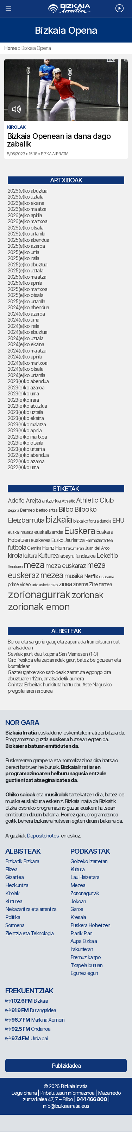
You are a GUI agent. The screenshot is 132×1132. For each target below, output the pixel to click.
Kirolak (12, 893)
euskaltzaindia (48, 532)
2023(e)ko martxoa (27, 437)
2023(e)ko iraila (23, 400)
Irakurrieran (75, 548)
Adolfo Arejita (24, 500)
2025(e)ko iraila (23, 258)
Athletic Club (95, 500)
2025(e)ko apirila (25, 283)
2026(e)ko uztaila (25, 197)
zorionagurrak (39, 594)
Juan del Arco (97, 548)
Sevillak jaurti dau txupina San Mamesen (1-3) (53, 654)
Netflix (91, 576)
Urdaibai (29, 1038)
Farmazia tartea (99, 540)
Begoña (13, 510)
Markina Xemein (37, 1019)
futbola (17, 547)
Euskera (79, 530)
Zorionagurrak (84, 893)
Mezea (77, 885)
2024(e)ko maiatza (27, 351)
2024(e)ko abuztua (27, 332)
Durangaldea (33, 1010)
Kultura (77, 869)
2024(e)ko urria (23, 320)
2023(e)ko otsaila (25, 443)
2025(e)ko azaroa (26, 246)
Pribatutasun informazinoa (67, 1092)
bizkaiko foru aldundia (92, 521)
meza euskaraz (65, 565)
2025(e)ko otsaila (25, 295)
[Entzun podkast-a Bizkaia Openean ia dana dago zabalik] (16, 109)
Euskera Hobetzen (90, 925)
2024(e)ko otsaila (25, 369)
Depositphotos (43, 835)
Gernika (34, 548)
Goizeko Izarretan (88, 861)
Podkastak (90, 851)
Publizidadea (66, 1065)
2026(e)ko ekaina (26, 203)
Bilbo (65, 509)
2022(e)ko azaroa (26, 461)
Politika (12, 917)
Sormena (14, 925)
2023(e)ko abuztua (27, 406)
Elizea (11, 869)
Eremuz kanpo (85, 957)
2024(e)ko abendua (28, 307)
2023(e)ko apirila (25, 430)
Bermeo (27, 510)
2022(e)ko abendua (28, 455)
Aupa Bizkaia (83, 941)
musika (73, 576)
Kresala (78, 917)
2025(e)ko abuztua (27, 264)
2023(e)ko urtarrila (26, 449)
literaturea (15, 566)
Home (10, 48)
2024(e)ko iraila (23, 326)
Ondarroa (30, 1029)
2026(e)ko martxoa (27, 221)
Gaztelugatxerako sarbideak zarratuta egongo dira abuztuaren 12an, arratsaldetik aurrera (59, 675)
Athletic (68, 501)
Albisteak (22, 851)
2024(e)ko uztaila (25, 338)
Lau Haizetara (84, 877)
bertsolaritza (46, 510)
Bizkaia (29, 1000)
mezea (51, 575)
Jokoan (78, 901)
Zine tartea (100, 584)
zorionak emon (39, 607)
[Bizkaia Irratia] (66, 8)
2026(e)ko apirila (25, 215)
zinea (65, 584)
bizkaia (58, 519)
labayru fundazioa (77, 556)
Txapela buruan (86, 965)
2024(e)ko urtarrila (26, 375)
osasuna (106, 576)
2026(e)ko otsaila (25, 228)
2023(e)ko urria (23, 393)
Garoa (76, 909)
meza (34, 564)
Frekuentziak (29, 991)
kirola (15, 555)
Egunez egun (84, 973)
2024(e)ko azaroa (26, 314)
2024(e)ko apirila (25, 357)
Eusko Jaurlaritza (67, 540)
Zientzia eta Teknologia (29, 933)
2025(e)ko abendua (28, 240)
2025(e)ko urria (23, 252)
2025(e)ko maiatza (27, 277)
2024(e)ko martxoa (27, 363)
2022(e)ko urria (23, 467)
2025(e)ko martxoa (27, 289)
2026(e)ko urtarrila (26, 234)
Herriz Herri (53, 548)
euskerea (40, 540)
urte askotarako (45, 584)
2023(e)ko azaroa (26, 387)
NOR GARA (22, 722)
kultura (30, 555)
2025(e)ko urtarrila (26, 301)
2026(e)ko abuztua (27, 191)
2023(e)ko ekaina (26, 418)
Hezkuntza (16, 885)
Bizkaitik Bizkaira (22, 861)
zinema (80, 584)
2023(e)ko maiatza (27, 424)
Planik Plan (81, 933)
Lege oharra (24, 1092)
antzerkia (51, 501)
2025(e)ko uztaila (25, 270)
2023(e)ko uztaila (25, 412)
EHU (118, 520)
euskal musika (20, 532)
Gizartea (14, 877)
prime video (19, 584)
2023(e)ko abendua (28, 381)
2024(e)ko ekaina (26, 344)
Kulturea (48, 555)
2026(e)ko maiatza (27, 209)
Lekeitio (107, 555)
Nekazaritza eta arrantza (30, 909)
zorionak (87, 595)
